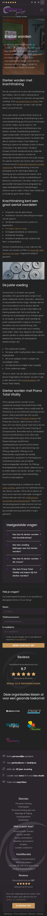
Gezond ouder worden (23, 831)
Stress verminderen (23, 838)
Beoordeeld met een (23, 883)
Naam (6, 607)
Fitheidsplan (23, 806)
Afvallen (23, 844)
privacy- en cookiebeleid (15, 899)
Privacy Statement (20, 914)
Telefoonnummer (12, 617)
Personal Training (29, 418)
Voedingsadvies (23, 816)
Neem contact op (23, 645)
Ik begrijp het (23, 906)
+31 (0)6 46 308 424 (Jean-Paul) (23, 865)
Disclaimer (32, 914)
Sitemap (40, 914)
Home (5, 17)
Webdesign (8, 914)
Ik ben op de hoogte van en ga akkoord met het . (23, 637)
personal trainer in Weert (27, 101)
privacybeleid (20, 639)
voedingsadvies (29, 380)
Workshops (23, 820)
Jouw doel (11, 17)
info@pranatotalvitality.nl (23, 869)
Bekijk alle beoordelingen (23, 683)
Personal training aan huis (23, 810)
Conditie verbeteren (23, 847)
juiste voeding (9, 487)
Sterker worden (23, 834)
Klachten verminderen (23, 841)
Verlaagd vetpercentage (16, 228)
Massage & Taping (23, 813)
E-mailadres (8, 627)
